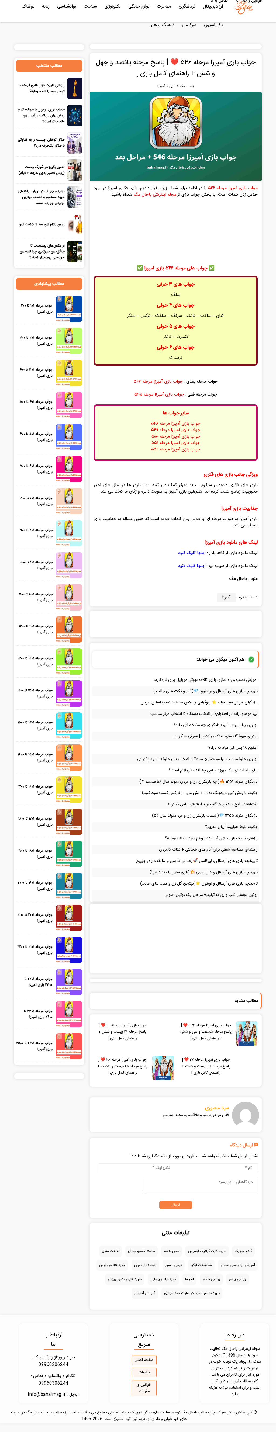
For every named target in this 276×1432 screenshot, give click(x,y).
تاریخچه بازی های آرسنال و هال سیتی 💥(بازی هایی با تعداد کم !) (204, 872)
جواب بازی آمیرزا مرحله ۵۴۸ (175, 423)
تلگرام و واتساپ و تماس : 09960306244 (53, 1379)
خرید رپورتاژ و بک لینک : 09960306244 (53, 1361)
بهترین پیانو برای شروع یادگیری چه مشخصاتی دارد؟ (215, 725)
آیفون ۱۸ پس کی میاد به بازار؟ (233, 747)
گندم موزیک (243, 1251)
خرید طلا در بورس (112, 1265)
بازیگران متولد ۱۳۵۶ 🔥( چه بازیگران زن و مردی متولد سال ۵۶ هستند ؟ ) (198, 781)
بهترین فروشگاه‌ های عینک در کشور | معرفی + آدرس (216, 736)
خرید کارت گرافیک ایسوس (207, 1251)
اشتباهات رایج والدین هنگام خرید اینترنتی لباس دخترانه (212, 804)
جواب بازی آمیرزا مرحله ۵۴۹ (175, 430)
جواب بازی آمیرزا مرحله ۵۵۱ (175, 443)
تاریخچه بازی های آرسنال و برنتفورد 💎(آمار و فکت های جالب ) (205, 691)
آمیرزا (161, 86)
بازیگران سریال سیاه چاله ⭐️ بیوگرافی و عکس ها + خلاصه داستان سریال (199, 702)
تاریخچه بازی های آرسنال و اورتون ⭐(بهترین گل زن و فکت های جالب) (199, 883)
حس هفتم (171, 1251)
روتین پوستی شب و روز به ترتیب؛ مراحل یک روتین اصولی (211, 895)
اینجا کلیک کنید (192, 553)
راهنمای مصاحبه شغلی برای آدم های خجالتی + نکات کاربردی (208, 849)
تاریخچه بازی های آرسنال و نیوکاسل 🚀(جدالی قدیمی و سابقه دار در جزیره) (197, 861)
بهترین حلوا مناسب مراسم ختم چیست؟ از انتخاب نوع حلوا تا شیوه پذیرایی (197, 759)
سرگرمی (189, 25)
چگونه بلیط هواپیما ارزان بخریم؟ (231, 827)
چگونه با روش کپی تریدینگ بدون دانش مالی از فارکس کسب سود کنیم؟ (199, 793)
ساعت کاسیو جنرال (141, 1251)
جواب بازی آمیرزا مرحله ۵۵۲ (175, 449)
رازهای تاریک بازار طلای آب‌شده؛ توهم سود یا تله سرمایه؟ (211, 838)
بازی (172, 86)
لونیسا (189, 1279)
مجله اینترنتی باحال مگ (155, 194)
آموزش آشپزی (144, 1293)
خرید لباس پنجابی (163, 1279)
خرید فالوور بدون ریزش (125, 1279)
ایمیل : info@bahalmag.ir (53, 1394)
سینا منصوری (217, 1108)
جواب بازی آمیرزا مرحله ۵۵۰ (175, 436)
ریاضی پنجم (237, 1279)
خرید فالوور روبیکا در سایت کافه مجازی (192, 1293)
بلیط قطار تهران (145, 1265)
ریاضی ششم (211, 1279)
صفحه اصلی (144, 1360)
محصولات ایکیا (201, 1265)
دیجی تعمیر (173, 1265)
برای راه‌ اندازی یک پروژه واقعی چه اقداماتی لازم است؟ (213, 770)
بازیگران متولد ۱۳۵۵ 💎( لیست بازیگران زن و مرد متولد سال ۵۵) (205, 815)
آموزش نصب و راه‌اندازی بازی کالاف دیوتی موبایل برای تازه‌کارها (205, 680)
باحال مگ (187, 86)
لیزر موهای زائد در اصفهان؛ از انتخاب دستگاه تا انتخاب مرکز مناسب (204, 713)
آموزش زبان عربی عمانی (238, 1265)
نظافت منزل (110, 1251)
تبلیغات (144, 1372)
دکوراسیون (213, 25)
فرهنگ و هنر (163, 25)
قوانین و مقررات (144, 1388)
